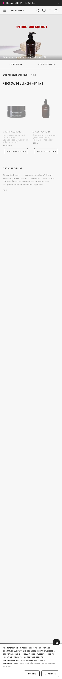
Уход (33, 74)
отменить (50, 673)
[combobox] (45, 64)
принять (31, 673)
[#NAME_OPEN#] (56, 642)
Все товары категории (15, 74)
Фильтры (14, 64)
